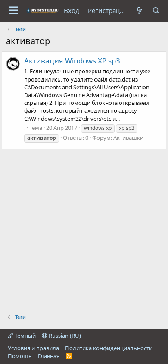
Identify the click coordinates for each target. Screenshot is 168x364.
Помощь (20, 356)
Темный (24, 335)
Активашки (128, 137)
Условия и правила (33, 348)
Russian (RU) (64, 335)
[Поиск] (156, 11)
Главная (48, 356)
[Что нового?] (139, 11)
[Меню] (13, 11)
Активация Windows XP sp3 (72, 61)
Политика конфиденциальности (108, 348)
